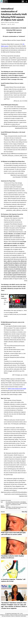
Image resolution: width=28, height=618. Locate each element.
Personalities (8, 507)
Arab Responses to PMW (15, 504)
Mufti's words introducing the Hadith (17, 388)
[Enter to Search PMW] (23, 1)
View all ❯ (24, 511)
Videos (7, 506)
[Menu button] (26, 1)
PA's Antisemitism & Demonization (13, 502)
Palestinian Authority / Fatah (14, 508)
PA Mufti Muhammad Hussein (18, 507)
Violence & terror (15, 503)
